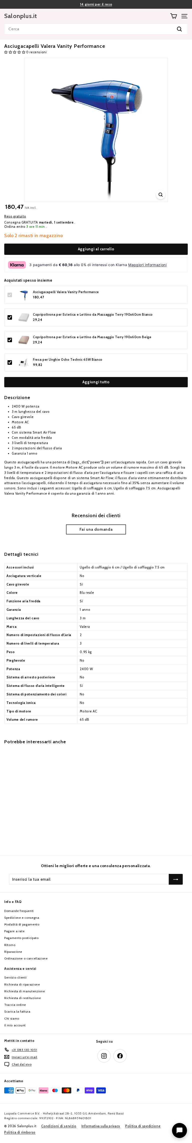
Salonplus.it (20, 16)
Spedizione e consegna (21, 917)
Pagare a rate (14, 931)
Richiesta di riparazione (22, 984)
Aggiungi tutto (96, 382)
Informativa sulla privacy (101, 1126)
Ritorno (10, 945)
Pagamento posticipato (21, 938)
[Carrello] (174, 16)
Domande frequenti (19, 911)
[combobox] (96, 29)
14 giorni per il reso (96, 4)
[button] (15, 52)
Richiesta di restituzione (22, 998)
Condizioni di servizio (58, 1126)
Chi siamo (11, 1018)
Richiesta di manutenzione (24, 991)
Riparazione (13, 952)
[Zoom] (160, 194)
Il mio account (15, 1025)
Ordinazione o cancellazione (26, 958)
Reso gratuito (15, 216)
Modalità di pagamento (22, 924)
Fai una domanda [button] (96, 529)
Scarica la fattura (17, 1011)
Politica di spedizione (142, 1126)
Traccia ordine (15, 1005)
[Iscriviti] (176, 879)
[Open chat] (179, 1130)
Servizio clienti (15, 977)
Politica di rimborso (20, 1132)
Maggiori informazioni (147, 265)
